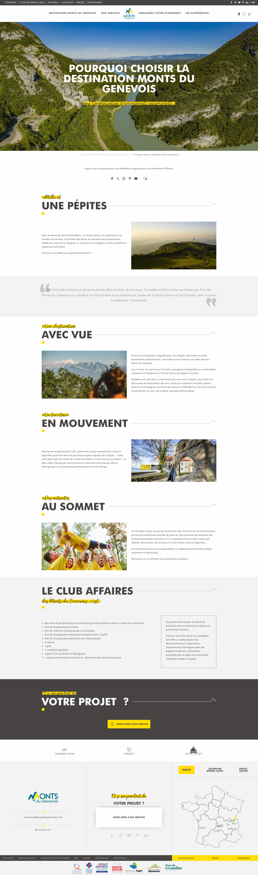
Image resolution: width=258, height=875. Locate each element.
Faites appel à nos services (129, 817)
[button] (249, 14)
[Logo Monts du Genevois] (43, 797)
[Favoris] (244, 14)
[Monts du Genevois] (129, 13)
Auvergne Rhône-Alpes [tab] (215, 769)
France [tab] (186, 769)
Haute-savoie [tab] (243, 769)
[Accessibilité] (239, 14)
